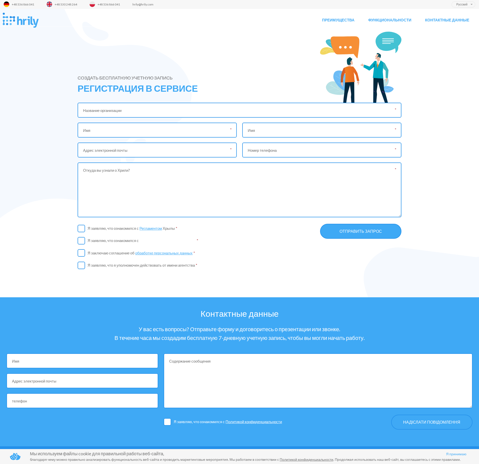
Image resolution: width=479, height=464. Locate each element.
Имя (86, 130)
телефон (19, 401)
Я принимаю (456, 454)
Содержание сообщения (190, 361)
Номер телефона (262, 150)
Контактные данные (447, 20)
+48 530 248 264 (66, 4)
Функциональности (389, 20)
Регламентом (150, 228)
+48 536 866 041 (23, 4)
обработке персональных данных (164, 253)
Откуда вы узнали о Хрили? (106, 170)
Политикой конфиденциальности (167, 240)
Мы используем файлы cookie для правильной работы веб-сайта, (97, 453)
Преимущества (338, 20)
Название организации (102, 110)
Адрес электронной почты (105, 150)
